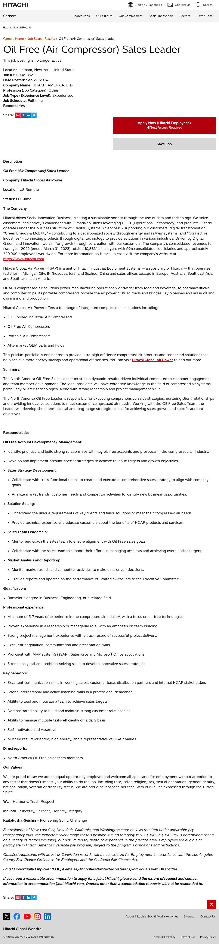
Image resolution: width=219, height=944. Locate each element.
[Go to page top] (211, 904)
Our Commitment (130, 16)
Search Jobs (81, 16)
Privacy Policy (208, 936)
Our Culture (104, 16)
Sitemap (189, 916)
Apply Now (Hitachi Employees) (164, 125)
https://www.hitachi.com (23, 259)
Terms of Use (188, 936)
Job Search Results (41, 39)
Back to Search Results (17, 27)
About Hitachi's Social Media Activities (152, 916)
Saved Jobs (205, 16)
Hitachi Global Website (22, 929)
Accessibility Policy (164, 936)
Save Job (164, 144)
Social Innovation (161, 16)
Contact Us (208, 916)
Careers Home (13, 39)
